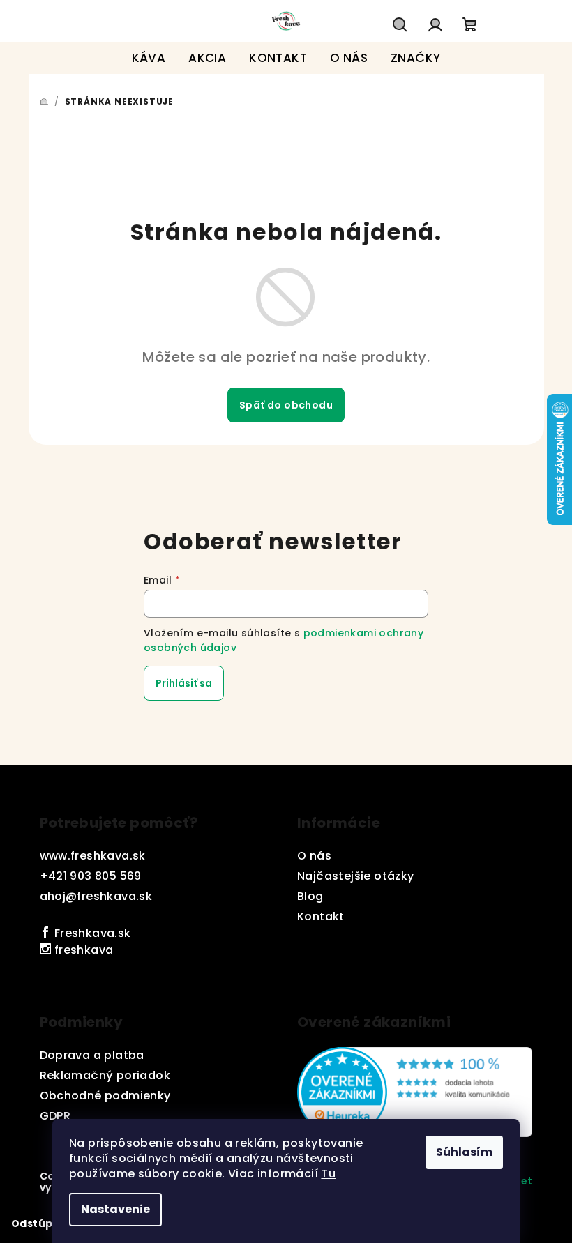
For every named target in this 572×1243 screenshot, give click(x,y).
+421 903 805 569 (91, 876)
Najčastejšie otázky (355, 876)
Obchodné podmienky (105, 1096)
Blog (310, 896)
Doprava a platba (92, 1055)
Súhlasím (464, 1152)
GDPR (55, 1116)
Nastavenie (115, 1209)
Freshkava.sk (90, 933)
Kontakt (321, 916)
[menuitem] (149, 58)
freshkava (82, 950)
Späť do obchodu (286, 405)
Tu (328, 1174)
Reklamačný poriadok (105, 1075)
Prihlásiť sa (184, 683)
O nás (314, 856)
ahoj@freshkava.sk (96, 896)
